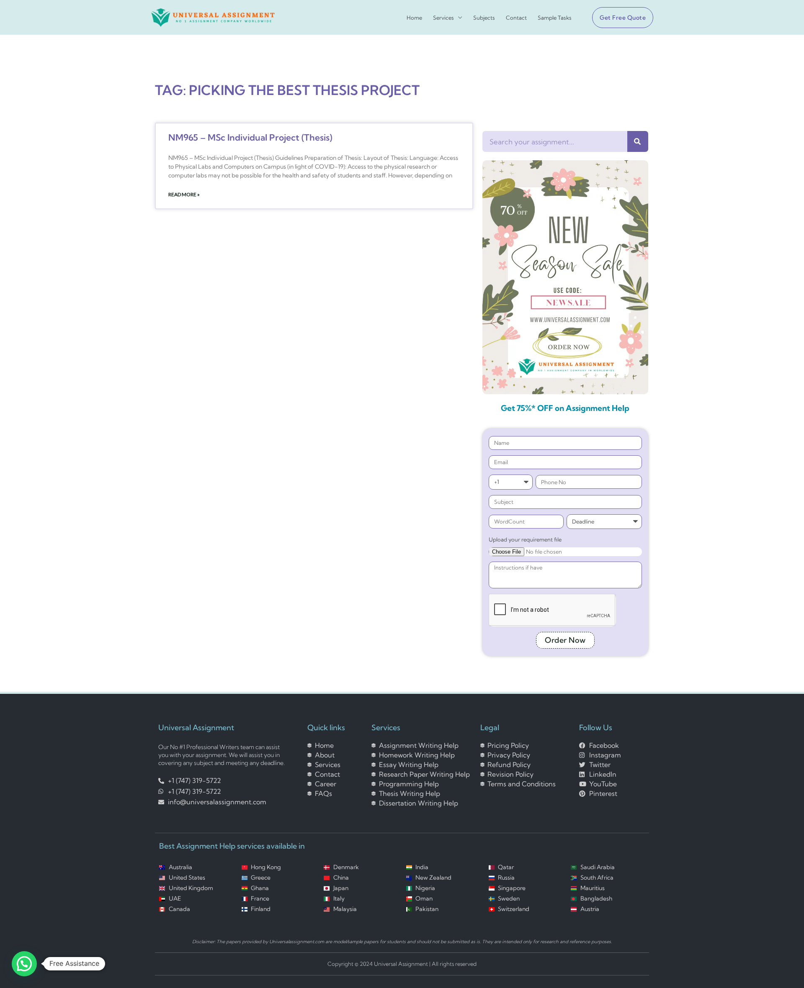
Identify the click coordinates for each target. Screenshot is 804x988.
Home (414, 18)
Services (443, 18)
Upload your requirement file (525, 539)
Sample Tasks (555, 18)
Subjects (484, 18)
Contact (516, 18)
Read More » (184, 194)
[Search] (637, 141)
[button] (619, 17)
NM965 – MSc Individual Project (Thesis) (250, 137)
